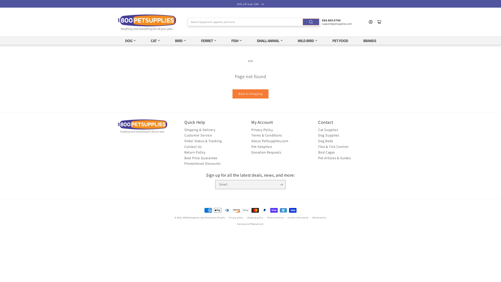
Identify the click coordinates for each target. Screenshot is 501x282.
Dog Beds (325, 141)
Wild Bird (306, 40)
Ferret (207, 40)
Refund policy (319, 217)
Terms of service (275, 217)
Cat (154, 40)
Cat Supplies (328, 129)
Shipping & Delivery (199, 129)
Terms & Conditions (266, 135)
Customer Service (198, 135)
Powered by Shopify (215, 217)
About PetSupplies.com (269, 141)
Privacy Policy (262, 129)
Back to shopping (250, 94)
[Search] (311, 22)
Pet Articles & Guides (334, 158)
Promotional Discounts (202, 163)
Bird (179, 40)
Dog (128, 40)
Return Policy (194, 152)
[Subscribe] (281, 184)
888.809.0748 (331, 20)
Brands (369, 40)
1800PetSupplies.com (193, 217)
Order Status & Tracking (203, 141)
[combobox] (254, 22)
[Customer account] (370, 22)
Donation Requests (266, 152)
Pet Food (340, 40)
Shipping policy (255, 217)
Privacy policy (236, 217)
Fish (234, 40)
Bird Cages (326, 152)
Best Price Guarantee (200, 158)
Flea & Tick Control (333, 146)
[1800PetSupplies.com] (146, 22)
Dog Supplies (328, 135)
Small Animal (268, 40)
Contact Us (193, 146)
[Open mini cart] (379, 22)
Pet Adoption (261, 146)
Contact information (298, 217)
